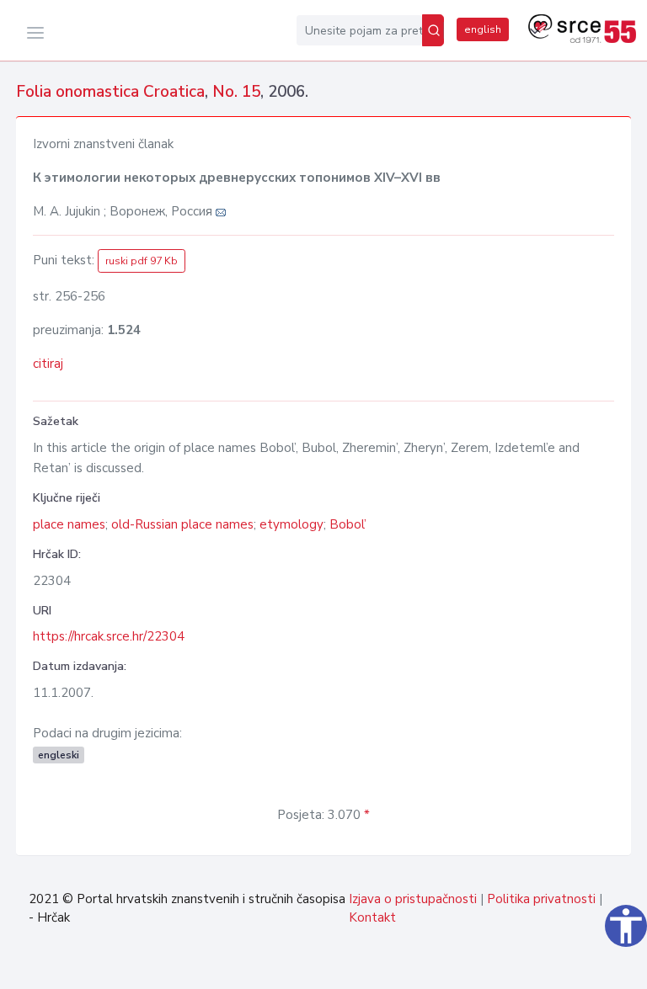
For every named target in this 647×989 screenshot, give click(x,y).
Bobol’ (347, 524)
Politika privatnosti (541, 899)
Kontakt (372, 917)
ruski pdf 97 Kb (141, 261)
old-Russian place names (182, 524)
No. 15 (236, 92)
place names (69, 524)
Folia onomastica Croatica (110, 92)
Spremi (591, 967)
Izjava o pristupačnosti (413, 899)
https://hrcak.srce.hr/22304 (108, 636)
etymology (291, 524)
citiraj (48, 363)
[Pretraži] (433, 30)
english (482, 29)
